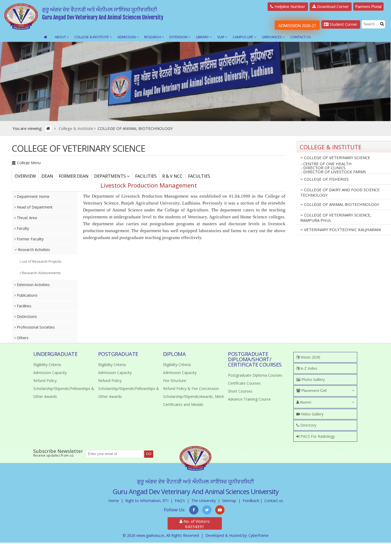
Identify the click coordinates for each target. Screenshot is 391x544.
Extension (178, 37)
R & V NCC (172, 176)
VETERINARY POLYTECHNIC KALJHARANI (342, 229)
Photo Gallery (312, 379)
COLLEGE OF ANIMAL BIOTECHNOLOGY (341, 204)
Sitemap (229, 500)
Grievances (272, 37)
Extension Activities (33, 284)
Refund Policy (45, 380)
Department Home (32, 196)
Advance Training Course (249, 399)
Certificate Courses (244, 383)
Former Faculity (30, 238)
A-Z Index (308, 368)
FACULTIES (199, 176)
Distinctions (26, 316)
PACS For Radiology (317, 436)
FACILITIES (146, 176)
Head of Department (34, 207)
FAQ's (180, 500)
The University (203, 500)
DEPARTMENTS (110, 176)
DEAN (47, 176)
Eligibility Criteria (47, 364)
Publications (27, 295)
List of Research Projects (41, 261)
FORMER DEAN (74, 176)
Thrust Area (26, 217)
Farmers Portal (368, 6)
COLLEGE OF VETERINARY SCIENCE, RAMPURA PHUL (335, 217)
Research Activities (33, 249)
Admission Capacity (50, 372)
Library (203, 37)
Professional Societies (35, 327)
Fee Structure (174, 380)
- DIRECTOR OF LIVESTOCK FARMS (333, 172)
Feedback (251, 500)
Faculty (22, 228)
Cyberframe (258, 535)
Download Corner (332, 6)
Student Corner (342, 24)
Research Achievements (41, 272)
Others (22, 337)
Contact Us (300, 37)
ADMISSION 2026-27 (297, 25)
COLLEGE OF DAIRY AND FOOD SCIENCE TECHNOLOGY (340, 192)
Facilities (23, 305)
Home (113, 500)
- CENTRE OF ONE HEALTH (326, 164)
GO (148, 454)
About (61, 37)
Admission (126, 37)
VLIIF (221, 37)
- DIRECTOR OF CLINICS (323, 168)
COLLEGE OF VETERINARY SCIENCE (336, 157)
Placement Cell (313, 390)
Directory (307, 425)
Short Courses (240, 391)
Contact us (273, 500)
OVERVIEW (25, 176)
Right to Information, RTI (146, 500)
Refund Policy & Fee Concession (191, 388)
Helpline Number (289, 6)
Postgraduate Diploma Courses (255, 375)
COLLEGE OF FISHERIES (326, 179)
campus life (243, 37)
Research (153, 37)
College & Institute (92, 37)
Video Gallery (311, 413)
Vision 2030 (310, 357)
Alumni (305, 402)
